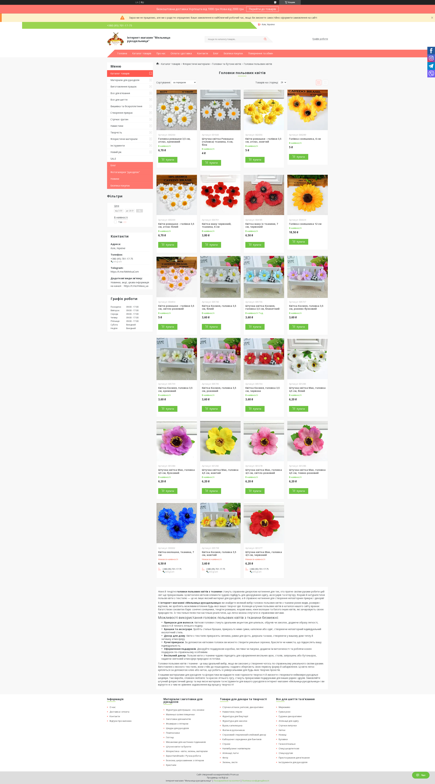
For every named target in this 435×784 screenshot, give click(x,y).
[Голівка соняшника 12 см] (307, 195)
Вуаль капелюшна (232, 725)
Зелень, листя (229, 762)
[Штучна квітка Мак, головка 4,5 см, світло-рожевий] (264, 441)
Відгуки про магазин (121, 720)
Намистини (116, 125)
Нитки (282, 730)
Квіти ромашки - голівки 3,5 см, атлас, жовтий (263, 140)
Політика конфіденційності (255, 780)
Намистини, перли (232, 711)
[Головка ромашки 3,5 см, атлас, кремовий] (176, 110)
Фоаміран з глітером (177, 723)
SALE (113, 158)
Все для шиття (118, 99)
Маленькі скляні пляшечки (180, 714)
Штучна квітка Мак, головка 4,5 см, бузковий (176, 471)
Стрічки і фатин (119, 119)
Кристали (171, 764)
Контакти (202, 53)
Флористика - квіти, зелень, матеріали (187, 751)
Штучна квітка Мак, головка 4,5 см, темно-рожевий (307, 471)
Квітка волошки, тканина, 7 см (176, 553)
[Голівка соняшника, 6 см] (307, 110)
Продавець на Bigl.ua (217, 777)
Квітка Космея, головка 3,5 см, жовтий (219, 553)
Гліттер (170, 737)
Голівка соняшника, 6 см (305, 138)
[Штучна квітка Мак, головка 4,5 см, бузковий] (176, 441)
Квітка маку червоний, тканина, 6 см (216, 225)
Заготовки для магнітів (178, 719)
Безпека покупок (233, 53)
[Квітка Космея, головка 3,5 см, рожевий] (220, 359)
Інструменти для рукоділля (293, 762)
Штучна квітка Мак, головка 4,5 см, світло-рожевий (263, 471)
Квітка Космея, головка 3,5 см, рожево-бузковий (306, 307)
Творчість (116, 132)
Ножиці (282, 734)
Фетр (225, 757)
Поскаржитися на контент (227, 780)
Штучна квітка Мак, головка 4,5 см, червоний (263, 553)
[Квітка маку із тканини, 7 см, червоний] (264, 195)
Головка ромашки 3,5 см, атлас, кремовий (174, 140)
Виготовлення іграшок (123, 86)
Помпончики (173, 732)
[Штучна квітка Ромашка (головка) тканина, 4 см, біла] (220, 110)
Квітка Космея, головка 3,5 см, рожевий (219, 389)
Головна (122, 53)
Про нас (161, 53)
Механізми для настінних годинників (186, 742)
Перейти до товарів (262, 9)
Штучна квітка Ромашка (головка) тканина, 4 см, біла (217, 141)
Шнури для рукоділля (177, 728)
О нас (113, 707)
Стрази (226, 743)
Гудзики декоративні (290, 716)
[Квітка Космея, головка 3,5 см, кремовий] (176, 359)
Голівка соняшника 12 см (305, 223)
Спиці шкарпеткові (289, 748)
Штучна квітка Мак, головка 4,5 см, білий (307, 389)
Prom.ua (234, 774)
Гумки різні (284, 711)
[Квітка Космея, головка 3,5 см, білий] (220, 277)
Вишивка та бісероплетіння (126, 106)
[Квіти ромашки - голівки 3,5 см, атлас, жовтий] (264, 110)
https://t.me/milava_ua (136, 286)
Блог (216, 53)
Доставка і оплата (119, 711)
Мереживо (284, 707)
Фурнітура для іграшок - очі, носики (185, 709)
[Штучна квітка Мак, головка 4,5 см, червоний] (264, 523)
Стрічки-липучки (288, 725)
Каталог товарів (141, 53)
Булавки (283, 739)
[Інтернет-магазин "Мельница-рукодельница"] (115, 38)
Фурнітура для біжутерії (235, 716)
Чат (423, 775)
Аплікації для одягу (289, 720)
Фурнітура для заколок (234, 720)
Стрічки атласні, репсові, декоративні (242, 707)
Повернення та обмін (260, 53)
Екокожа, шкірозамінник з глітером (185, 760)
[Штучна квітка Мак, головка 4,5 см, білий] (307, 359)
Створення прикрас (121, 112)
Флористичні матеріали (123, 139)
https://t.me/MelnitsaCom (125, 271)
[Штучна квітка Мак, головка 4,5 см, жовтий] (220, 441)
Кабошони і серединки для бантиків (242, 739)
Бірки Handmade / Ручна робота (183, 755)
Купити (170, 159)
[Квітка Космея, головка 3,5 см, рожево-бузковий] (307, 277)
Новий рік (115, 152)
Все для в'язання (120, 93)
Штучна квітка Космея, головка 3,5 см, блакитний (262, 307)
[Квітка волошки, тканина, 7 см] (176, 523)
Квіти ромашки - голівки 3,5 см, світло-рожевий (176, 307)
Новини (114, 178)
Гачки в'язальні (287, 743)
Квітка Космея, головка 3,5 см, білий (219, 307)
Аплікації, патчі (230, 753)
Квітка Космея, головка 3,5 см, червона (262, 389)
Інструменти (117, 145)
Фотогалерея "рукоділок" (125, 172)
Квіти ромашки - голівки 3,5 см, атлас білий (176, 225)
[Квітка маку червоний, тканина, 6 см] (220, 195)
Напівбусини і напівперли (236, 748)
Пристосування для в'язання (294, 757)
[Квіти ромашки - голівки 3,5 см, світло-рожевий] (176, 277)
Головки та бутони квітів (226, 64)
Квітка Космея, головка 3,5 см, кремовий (175, 389)
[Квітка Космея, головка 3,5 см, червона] (264, 359)
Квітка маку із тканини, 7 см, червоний (261, 225)
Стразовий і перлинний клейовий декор (244, 734)
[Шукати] (265, 39)
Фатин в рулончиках (233, 730)
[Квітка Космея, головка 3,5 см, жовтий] (220, 523)
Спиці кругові (286, 753)
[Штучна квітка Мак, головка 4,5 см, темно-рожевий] (307, 441)
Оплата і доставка (181, 53)
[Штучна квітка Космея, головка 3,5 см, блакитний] (264, 277)
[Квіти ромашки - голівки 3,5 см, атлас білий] (176, 195)
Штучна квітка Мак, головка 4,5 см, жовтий (220, 471)
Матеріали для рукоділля (124, 80)
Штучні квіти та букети (178, 746)
